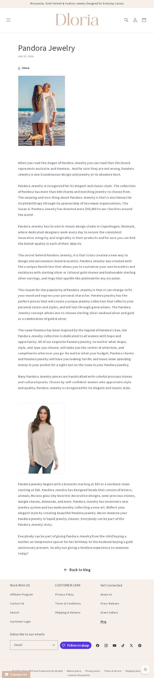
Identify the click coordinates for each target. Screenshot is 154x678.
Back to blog (79, 569)
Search (14, 612)
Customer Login (20, 621)
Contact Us (17, 603)
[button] (8, 20)
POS (31, 671)
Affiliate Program (21, 594)
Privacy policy (92, 671)
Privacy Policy (64, 594)
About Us (106, 594)
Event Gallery (109, 612)
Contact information (79, 675)
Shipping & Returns (67, 612)
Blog (103, 621)
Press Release (109, 603)
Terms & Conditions (68, 603)
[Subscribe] (53, 645)
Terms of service (112, 671)
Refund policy (74, 671)
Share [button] (26, 68)
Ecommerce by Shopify (51, 671)
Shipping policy (133, 671)
